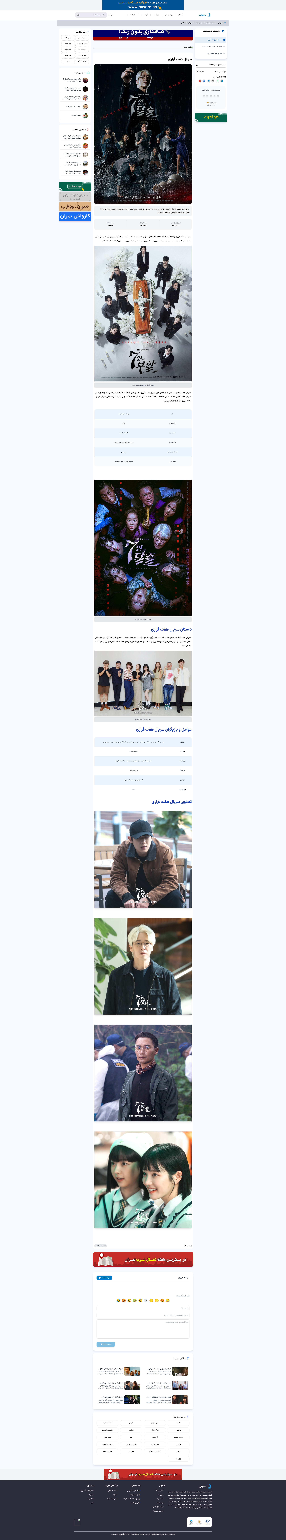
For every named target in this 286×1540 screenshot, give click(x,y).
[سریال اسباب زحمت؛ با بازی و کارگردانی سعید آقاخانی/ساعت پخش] (166, 1385)
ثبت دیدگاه (106, 1277)
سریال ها (199, 23)
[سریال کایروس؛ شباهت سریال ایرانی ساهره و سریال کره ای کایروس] (166, 1371)
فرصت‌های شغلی (157, 1507)
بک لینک (90, 1499)
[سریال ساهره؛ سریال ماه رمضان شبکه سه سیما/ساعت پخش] (119, 1371)
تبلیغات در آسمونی (87, 1491)
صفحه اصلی (112, 1491)
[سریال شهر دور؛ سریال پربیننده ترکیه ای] (119, 1385)
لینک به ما (160, 1503)
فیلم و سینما (210, 23)
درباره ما (160, 1495)
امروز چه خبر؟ (111, 1499)
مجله (114, 1495)
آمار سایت (160, 1499)
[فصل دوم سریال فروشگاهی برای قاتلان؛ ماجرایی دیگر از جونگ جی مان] (166, 1400)
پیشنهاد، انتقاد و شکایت (132, 1499)
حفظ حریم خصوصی (133, 1491)
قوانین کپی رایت (158, 1511)
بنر (92, 1503)
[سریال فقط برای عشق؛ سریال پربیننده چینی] (119, 1400)
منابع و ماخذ (135, 1503)
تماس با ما (159, 1491)
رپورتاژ (91, 1495)
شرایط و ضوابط (135, 1495)
